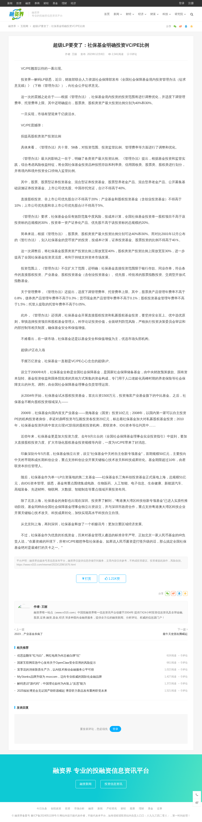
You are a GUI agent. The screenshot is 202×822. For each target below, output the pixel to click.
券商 (37, 3)
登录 (181, 3)
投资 (19, 3)
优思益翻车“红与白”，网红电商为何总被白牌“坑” (48, 655)
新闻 (9, 3)
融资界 (12, 26)
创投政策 (56, 808)
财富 (153, 14)
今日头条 (42, 808)
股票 (132, 808)
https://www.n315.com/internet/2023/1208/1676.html (46, 564)
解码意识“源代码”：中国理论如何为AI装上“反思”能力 (51, 683)
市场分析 (79, 808)
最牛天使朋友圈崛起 (175, 633)
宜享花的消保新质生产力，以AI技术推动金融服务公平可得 (55, 669)
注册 (191, 3)
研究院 (179, 14)
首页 (107, 14)
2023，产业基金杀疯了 (28, 633)
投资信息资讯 (113, 784)
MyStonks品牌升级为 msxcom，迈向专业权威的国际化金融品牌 (59, 676)
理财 (64, 3)
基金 (55, 3)
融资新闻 (86, 784)
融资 (28, 3)
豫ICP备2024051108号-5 (45, 815)
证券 (159, 808)
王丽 (75, 54)
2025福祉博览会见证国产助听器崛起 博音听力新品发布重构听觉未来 (62, 690)
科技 (165, 14)
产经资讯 (112, 808)
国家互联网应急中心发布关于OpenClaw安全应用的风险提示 (56, 662)
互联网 (24, 26)
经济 (73, 3)
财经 (46, 3)
